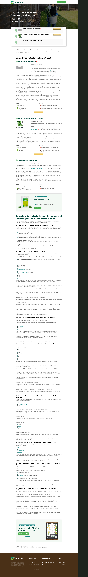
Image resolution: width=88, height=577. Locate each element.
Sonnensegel (20, 326)
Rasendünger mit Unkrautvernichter (49, 562)
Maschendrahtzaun (21, 269)
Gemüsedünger (61, 564)
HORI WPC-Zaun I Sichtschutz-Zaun (32, 40)
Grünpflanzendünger (62, 566)
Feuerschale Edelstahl (46, 566)
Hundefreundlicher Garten (35, 2)
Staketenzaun (20, 268)
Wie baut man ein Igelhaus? (34, 569)
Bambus (19, 425)
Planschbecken (21, 450)
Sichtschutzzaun (39, 245)
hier (28, 546)
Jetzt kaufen (37, 207)
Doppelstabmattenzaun (22, 272)
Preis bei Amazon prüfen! (57, 28)
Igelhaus (43, 564)
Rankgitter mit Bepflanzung (23, 404)
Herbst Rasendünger (62, 562)
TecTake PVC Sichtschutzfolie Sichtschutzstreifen (36, 34)
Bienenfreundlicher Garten (34, 564)
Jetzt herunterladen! (23, 533)
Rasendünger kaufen (61, 2)
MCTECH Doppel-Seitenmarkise (31, 28)
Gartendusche (21, 447)
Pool (19, 449)
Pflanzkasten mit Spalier (22, 402)
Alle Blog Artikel (32, 562)
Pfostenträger (21, 475)
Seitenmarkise (20, 324)
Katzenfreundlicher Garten (45, 2)
